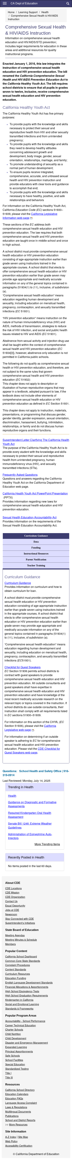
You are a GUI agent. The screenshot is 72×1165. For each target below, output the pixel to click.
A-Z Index (10, 1137)
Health (45, 12)
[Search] (67, 3)
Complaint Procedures (17, 965)
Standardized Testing (17, 1068)
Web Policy (11, 1141)
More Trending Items (47, 844)
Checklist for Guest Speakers (23, 667)
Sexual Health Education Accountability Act (29, 517)
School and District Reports (20, 1120)
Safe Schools (12, 1055)
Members (10, 944)
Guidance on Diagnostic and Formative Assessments (32, 804)
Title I (8, 1073)
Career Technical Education (20, 1025)
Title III (9, 1077)
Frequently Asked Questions (20, 475)
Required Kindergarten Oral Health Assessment (29, 815)
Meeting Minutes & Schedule (21, 939)
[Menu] (5, 3)
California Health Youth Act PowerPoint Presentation (35, 495)
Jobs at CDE (12, 910)
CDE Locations (13, 888)
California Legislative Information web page (30, 216)
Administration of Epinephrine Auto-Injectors (30, 836)
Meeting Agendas (15, 935)
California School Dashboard (21, 956)
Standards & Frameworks (19, 1008)
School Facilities (14, 1060)
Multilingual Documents (18, 1111)
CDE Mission (12, 892)
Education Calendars (16, 1094)
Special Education (15, 1064)
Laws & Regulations (16, 1107)
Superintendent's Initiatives (20, 923)
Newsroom (11, 914)
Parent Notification (36, 559)
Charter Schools (14, 1029)
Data (36, 541)
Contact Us (11, 901)
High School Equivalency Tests (22, 991)
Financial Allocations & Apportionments (26, 987)
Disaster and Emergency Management (26, 1042)
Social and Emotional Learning (22, 1004)
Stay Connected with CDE (19, 918)
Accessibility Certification (18, 1145)
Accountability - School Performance (25, 1021)
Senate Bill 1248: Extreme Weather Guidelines (30, 825)
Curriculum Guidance (36, 536)
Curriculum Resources (17, 973)
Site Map (23, 1137)
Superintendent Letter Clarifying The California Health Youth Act (36, 442)
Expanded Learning (16, 1047)
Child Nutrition (13, 1034)
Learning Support (28, 12)
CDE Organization (15, 897)
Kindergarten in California (19, 1000)
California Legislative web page (30, 728)
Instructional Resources (36, 553)
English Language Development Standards (29, 982)
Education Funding (15, 978)
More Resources (18, 1124)
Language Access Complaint (21, 1103)
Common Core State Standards (22, 961)
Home (11, 12)
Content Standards (15, 969)
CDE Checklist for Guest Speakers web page (32, 751)
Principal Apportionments (19, 1051)
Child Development (15, 1038)
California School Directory (20, 1090)
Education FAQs (14, 1098)
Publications (12, 1116)
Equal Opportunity (15, 905)
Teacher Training (36, 565)
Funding (36, 547)
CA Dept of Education (24, 3)
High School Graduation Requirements (26, 995)
